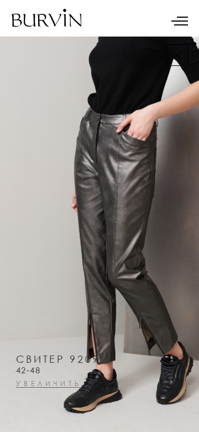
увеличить (49, 384)
